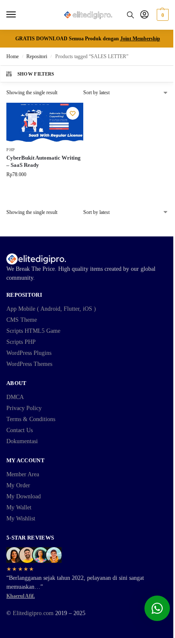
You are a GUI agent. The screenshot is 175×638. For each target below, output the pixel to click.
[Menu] (19, 14)
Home (12, 56)
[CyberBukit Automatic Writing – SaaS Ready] (44, 122)
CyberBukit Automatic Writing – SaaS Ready (43, 161)
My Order (18, 485)
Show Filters (35, 73)
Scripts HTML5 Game (33, 331)
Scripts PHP (21, 342)
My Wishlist (20, 518)
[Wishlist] (72, 113)
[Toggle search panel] (130, 15)
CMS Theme (21, 320)
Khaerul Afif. (20, 596)
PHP (10, 149)
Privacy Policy (24, 408)
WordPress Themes (29, 364)
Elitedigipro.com (33, 613)
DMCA (15, 397)
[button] (162, 15)
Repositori (36, 56)
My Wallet (18, 507)
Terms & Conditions (30, 419)
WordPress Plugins (28, 353)
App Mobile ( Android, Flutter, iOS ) (51, 309)
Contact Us (19, 430)
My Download (23, 496)
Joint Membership (140, 39)
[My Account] (144, 15)
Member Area (22, 474)
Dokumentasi (22, 441)
